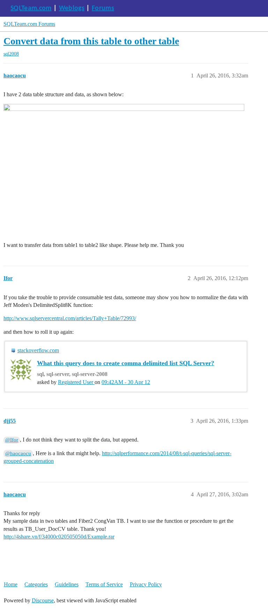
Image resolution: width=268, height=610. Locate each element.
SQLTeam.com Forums (29, 24)
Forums (103, 8)
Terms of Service (104, 584)
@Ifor (11, 440)
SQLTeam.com (31, 8)
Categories (36, 584)
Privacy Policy (146, 584)
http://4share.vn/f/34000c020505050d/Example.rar (58, 537)
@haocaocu (18, 453)
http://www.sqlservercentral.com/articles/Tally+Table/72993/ (69, 318)
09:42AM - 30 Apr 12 (126, 382)
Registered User (76, 382)
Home (10, 584)
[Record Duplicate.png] (123, 171)
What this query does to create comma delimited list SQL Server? (125, 363)
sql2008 (11, 54)
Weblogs (71, 8)
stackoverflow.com (38, 350)
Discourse (43, 600)
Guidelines (67, 584)
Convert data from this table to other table (91, 41)
